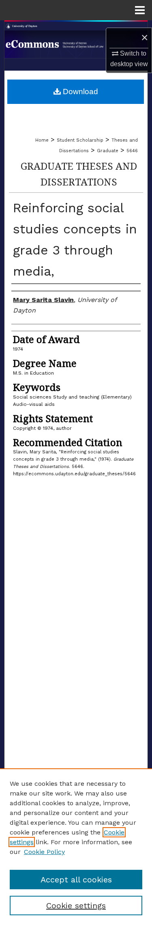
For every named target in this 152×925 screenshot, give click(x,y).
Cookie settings (76, 905)
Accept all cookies (76, 879)
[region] (76, 846)
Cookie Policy (44, 852)
